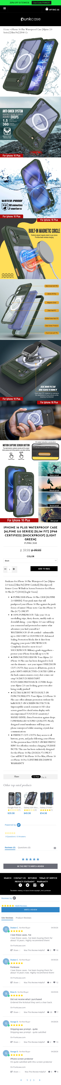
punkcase (47, 891)
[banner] (30, 19)
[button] (15, 950)
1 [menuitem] (27, 1080)
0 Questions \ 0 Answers (16, 836)
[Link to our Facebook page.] (19, 885)
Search (7, 878)
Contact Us (20, 878)
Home (6, 29)
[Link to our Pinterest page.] (41, 885)
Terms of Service (48, 878)
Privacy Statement (25, 882)
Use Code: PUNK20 (41, 3)
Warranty (42, 882)
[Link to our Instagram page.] (34, 885)
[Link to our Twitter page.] (26, 885)
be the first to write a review (30, 866)
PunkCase (30, 543)
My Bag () (54, 10)
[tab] (10, 848)
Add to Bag (44, 569)
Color (30, 557)
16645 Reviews (21, 906)
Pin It (43, 777)
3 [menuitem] (33, 1080)
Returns (32, 878)
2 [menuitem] (30, 1080)
